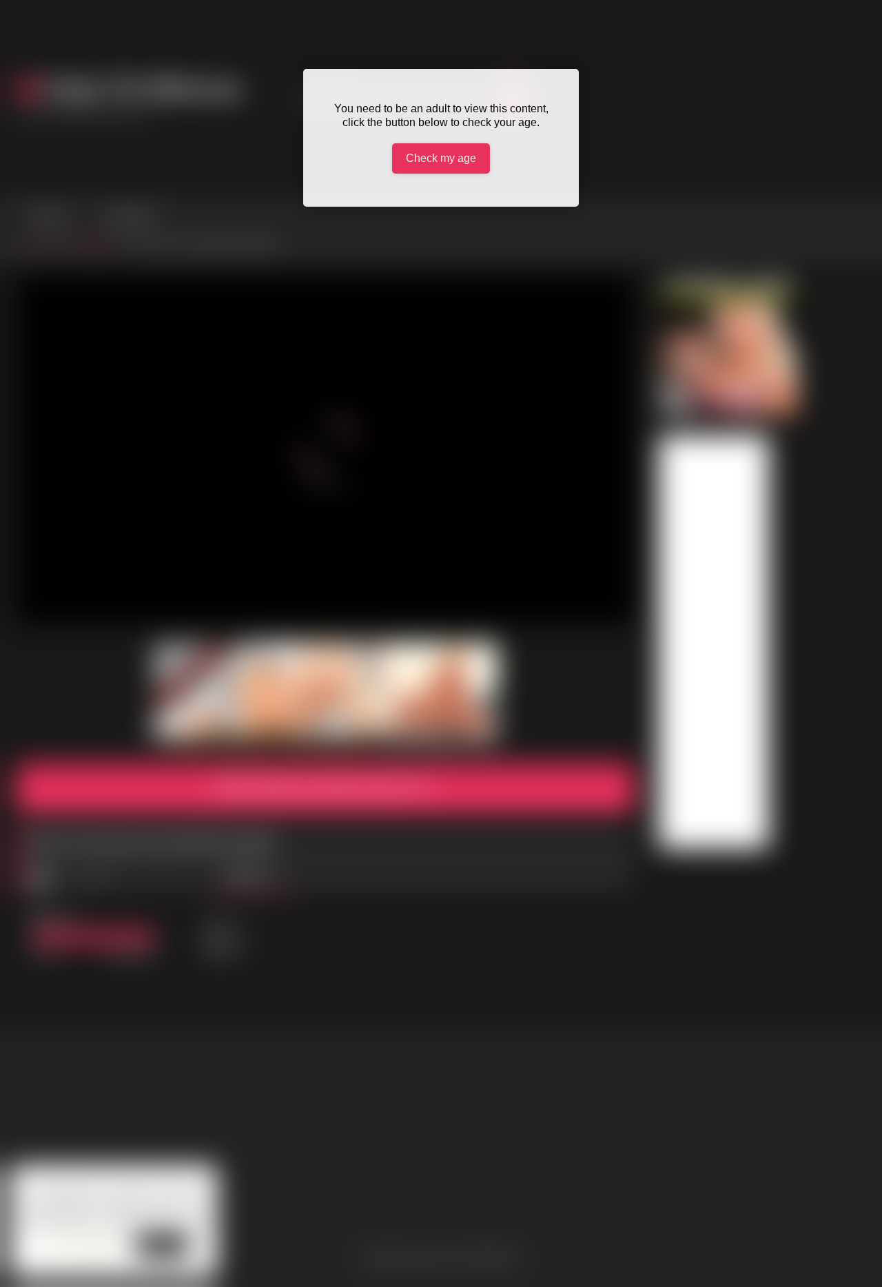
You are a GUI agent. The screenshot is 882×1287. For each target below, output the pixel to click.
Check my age (441, 158)
